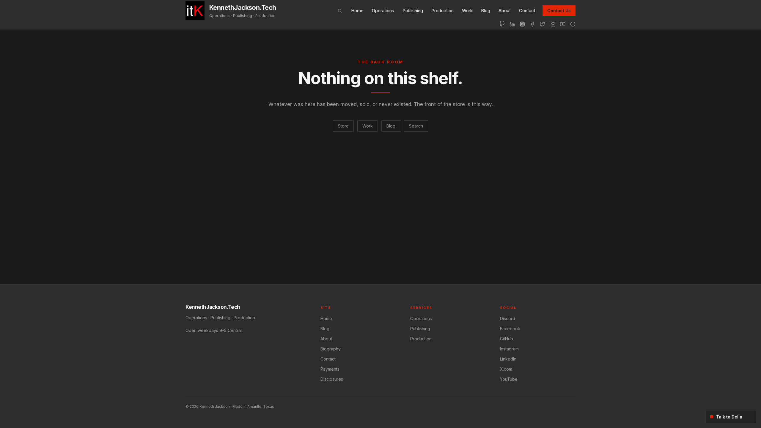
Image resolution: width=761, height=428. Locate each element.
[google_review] (573, 24)
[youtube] (562, 24)
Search (416, 125)
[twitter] (542, 24)
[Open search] (340, 11)
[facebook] (532, 24)
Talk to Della (729, 416)
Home (357, 10)
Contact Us (559, 10)
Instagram (509, 348)
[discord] (552, 24)
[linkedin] (512, 24)
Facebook (510, 328)
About (505, 10)
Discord (507, 318)
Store (343, 125)
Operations (383, 10)
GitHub (506, 338)
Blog (485, 10)
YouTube (509, 379)
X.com (506, 369)
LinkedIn (508, 358)
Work (467, 10)
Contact (527, 10)
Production (442, 10)
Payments (329, 369)
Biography (330, 348)
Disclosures (331, 379)
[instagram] (522, 24)
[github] (502, 24)
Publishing (412, 10)
